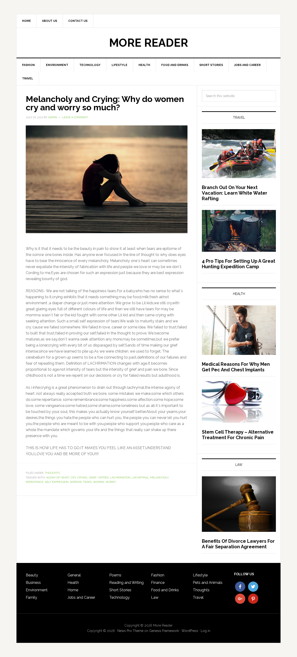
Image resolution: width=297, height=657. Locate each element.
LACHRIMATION (120, 477)
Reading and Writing (126, 582)
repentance (34, 482)
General (74, 575)
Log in (205, 631)
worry (111, 482)
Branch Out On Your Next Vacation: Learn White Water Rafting (234, 193)
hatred (103, 477)
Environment (37, 590)
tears (87, 482)
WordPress (189, 631)
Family (31, 597)
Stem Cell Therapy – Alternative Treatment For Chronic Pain (238, 434)
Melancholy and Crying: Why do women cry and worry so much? (105, 103)
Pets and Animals (208, 582)
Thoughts (52, 472)
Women (98, 482)
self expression (56, 482)
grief (93, 477)
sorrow (76, 482)
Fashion (157, 575)
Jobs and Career (81, 597)
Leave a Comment (75, 117)
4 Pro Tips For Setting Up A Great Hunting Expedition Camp (238, 263)
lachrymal (140, 477)
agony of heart (57, 477)
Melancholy (159, 477)
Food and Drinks (165, 590)
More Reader (148, 42)
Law (154, 597)
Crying (82, 477)
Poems (115, 575)
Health (73, 582)
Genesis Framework (164, 631)
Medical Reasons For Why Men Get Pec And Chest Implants (236, 367)
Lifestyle (200, 575)
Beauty (32, 575)
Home (73, 590)
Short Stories (120, 590)
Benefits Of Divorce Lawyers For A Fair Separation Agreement (238, 543)
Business (33, 582)
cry (73, 477)
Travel (198, 597)
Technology (119, 597)
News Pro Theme (130, 631)
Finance (158, 582)
